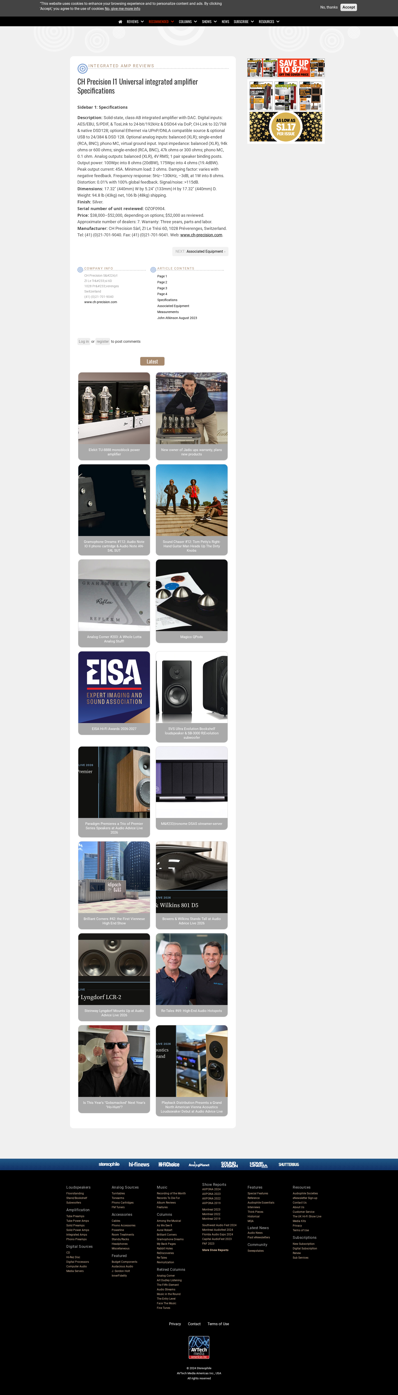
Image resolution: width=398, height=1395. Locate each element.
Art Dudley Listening (169, 1280)
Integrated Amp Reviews (121, 65)
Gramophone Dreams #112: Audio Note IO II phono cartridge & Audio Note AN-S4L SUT (114, 546)
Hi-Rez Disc (73, 1257)
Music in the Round (169, 1294)
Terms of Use (301, 1230)
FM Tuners (118, 1207)
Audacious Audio (122, 1266)
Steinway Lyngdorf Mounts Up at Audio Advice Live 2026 (114, 1013)
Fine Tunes (163, 1308)
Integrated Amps (76, 1234)
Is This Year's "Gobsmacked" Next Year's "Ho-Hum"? (114, 1105)
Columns (185, 21)
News (225, 21)
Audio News (255, 1232)
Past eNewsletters (259, 1237)
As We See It (164, 1225)
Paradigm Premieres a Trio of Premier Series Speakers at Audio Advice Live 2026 (114, 828)
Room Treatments (123, 1234)
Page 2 (162, 282)
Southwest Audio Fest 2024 (219, 1225)
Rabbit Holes (165, 1248)
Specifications (167, 300)
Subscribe (241, 21)
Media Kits (299, 1221)
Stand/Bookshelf (76, 1198)
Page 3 (162, 288)
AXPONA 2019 (211, 1203)
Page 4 (162, 294)
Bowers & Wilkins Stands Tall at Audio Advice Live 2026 (191, 921)
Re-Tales (162, 1257)
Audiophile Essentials (261, 1202)
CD (68, 1252)
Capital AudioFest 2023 (217, 1239)
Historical (254, 1216)
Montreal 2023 (211, 1209)
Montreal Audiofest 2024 (217, 1229)
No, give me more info (122, 8)
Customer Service (303, 1211)
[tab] (152, 361)
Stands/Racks (120, 1239)
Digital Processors (77, 1261)
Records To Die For (168, 1198)
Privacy (297, 1225)
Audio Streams (166, 1289)
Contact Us (300, 1202)
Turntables (118, 1193)
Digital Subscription (305, 1248)
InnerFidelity (119, 1275)
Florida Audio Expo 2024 (217, 1234)
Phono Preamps (76, 1239)
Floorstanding (75, 1193)
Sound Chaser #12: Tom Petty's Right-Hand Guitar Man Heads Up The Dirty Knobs (191, 546)
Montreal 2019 (211, 1218)
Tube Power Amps (77, 1220)
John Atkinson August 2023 (177, 318)
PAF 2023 (208, 1243)
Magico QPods (191, 637)
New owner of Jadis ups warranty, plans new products (191, 452)
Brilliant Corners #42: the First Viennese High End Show (114, 921)
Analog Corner (166, 1275)
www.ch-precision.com (201, 234)
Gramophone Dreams (170, 1239)
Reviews (132, 21)
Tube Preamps (75, 1216)
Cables (116, 1220)
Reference (254, 1198)
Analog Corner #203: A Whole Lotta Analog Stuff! (114, 639)
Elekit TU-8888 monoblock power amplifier (114, 452)
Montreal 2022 (211, 1214)
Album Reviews (166, 1202)
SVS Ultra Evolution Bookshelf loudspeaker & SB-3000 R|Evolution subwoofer (192, 733)
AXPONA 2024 (211, 1189)
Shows (206, 21)
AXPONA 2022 (211, 1198)
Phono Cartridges (123, 1202)
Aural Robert (164, 1230)
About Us (298, 1207)
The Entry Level (166, 1298)
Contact (194, 1324)
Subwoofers (73, 1202)
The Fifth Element (168, 1285)
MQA (251, 1221)
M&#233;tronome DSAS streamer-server (191, 824)
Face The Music (166, 1303)
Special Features (258, 1193)
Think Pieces (255, 1211)
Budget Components (124, 1261)
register (103, 341)
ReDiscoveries (165, 1253)
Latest (152, 361)
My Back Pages (166, 1244)
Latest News (258, 1228)
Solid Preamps (75, 1225)
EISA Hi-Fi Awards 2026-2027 (114, 729)
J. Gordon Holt (121, 1271)
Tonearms (118, 1198)
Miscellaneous (120, 1248)
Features (162, 1207)
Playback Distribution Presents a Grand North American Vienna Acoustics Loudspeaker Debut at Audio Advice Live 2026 (192, 1109)
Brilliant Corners (167, 1234)
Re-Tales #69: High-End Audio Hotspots (191, 1011)
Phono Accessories (123, 1225)
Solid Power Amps (77, 1230)
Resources (266, 21)
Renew (297, 1253)
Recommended (159, 21)
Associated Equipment (205, 251)
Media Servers (75, 1271)
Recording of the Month (171, 1193)
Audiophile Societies (305, 1193)
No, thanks (329, 7)
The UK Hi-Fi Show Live (307, 1216)
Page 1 (162, 276)
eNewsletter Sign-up (305, 1198)
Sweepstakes (256, 1250)
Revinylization (165, 1262)
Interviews (254, 1207)
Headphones (120, 1244)
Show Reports (214, 1184)
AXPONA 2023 (211, 1194)
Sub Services (300, 1257)
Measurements (168, 312)
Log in (84, 341)
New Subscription (304, 1244)
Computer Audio (76, 1266)
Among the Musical (169, 1220)
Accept (348, 7)
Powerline (118, 1230)
